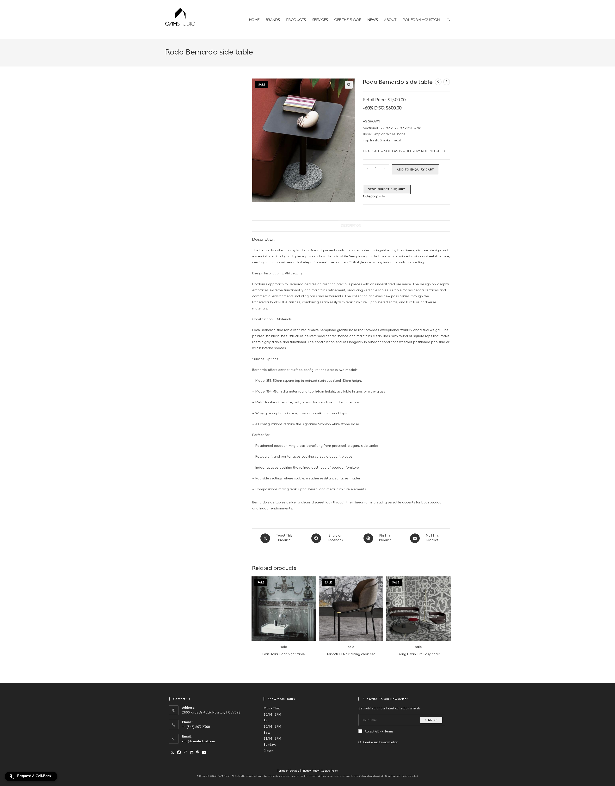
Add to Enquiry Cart (415, 170)
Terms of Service (288, 771)
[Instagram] (185, 752)
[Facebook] (179, 752)
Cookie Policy (329, 771)
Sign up (431, 720)
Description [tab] (351, 225)
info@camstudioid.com (198, 741)
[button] (349, 85)
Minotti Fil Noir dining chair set (351, 654)
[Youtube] (204, 752)
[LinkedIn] (191, 752)
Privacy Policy (310, 771)
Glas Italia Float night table (283, 654)
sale (382, 196)
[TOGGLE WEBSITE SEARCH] (448, 19)
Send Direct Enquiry (387, 189)
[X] (172, 752)
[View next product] (446, 82)
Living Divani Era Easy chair (419, 654)
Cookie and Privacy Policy (380, 742)
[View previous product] (438, 82)
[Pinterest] (197, 752)
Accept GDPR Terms (379, 731)
